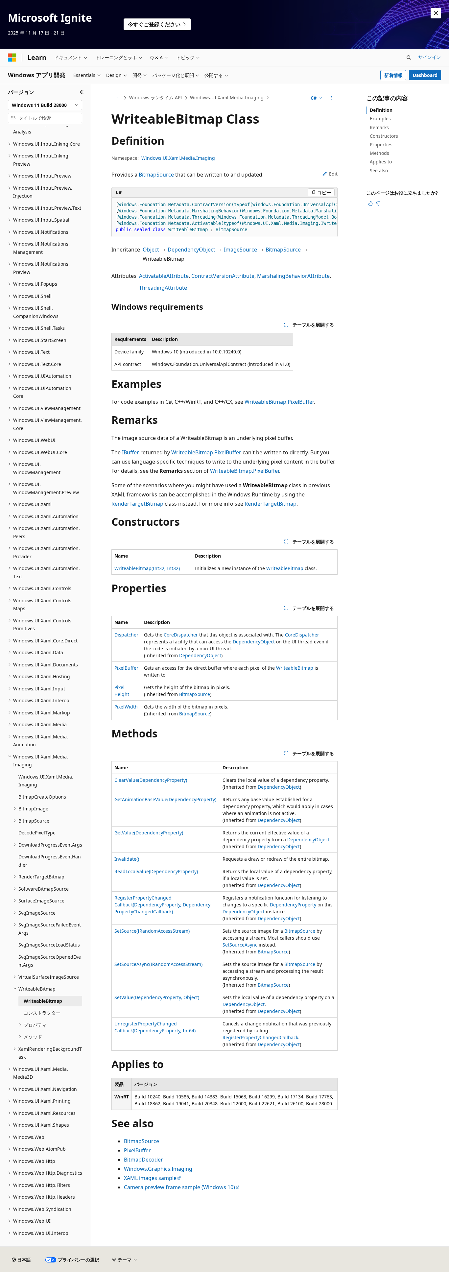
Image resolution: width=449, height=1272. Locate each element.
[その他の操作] (332, 98)
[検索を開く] (408, 57)
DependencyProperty (293, 904)
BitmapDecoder (143, 1159)
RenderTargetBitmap (137, 503)
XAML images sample (150, 1178)
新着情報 (393, 75)
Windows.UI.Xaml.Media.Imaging (227, 97)
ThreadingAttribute (163, 287)
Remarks (379, 127)
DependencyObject (191, 249)
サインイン (429, 57)
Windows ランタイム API (155, 97)
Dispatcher (126, 635)
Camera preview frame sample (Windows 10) (179, 1187)
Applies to (381, 161)
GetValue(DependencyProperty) (148, 832)
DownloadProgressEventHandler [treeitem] (49, 860)
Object (151, 249)
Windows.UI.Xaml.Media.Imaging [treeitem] (45, 781)
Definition (381, 110)
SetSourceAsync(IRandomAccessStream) (158, 964)
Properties (381, 144)
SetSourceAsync (240, 945)
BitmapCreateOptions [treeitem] (42, 797)
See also (379, 170)
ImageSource (240, 249)
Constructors (384, 136)
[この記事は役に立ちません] (378, 203)
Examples (380, 118)
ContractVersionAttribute (222, 275)
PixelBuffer (126, 668)
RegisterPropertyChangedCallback (260, 1037)
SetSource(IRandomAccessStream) (152, 931)
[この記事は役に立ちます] (370, 203)
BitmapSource (156, 174)
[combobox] (45, 105)
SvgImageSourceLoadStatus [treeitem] (49, 945)
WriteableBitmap (284, 568)
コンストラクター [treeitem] (42, 1013)
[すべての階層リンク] (117, 98)
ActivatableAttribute (164, 275)
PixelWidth (126, 707)
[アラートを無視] (436, 13)
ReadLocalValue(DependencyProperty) (156, 871)
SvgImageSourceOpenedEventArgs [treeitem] (49, 961)
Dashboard (425, 75)
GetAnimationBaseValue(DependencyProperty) (165, 799)
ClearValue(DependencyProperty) (150, 780)
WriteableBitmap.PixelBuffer (279, 401)
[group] (224, 217)
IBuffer (130, 452)
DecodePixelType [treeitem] (37, 832)
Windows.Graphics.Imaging (158, 1168)
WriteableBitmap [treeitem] (43, 1001)
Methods (379, 153)
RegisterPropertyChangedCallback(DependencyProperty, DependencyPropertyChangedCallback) (162, 905)
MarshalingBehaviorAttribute (293, 275)
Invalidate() (126, 859)
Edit (333, 174)
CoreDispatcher (181, 635)
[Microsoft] (12, 57)
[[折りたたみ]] (81, 92)
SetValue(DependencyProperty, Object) (156, 997)
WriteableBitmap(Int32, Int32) (147, 568)
